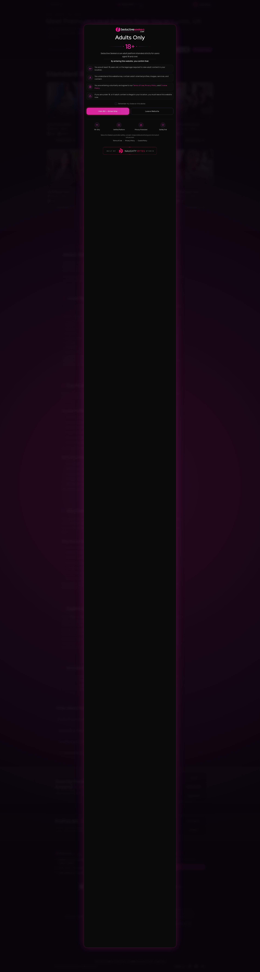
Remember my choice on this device (131, 103)
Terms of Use (138, 85)
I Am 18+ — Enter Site (107, 111)
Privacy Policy (150, 85)
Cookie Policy (142, 141)
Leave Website (152, 111)
